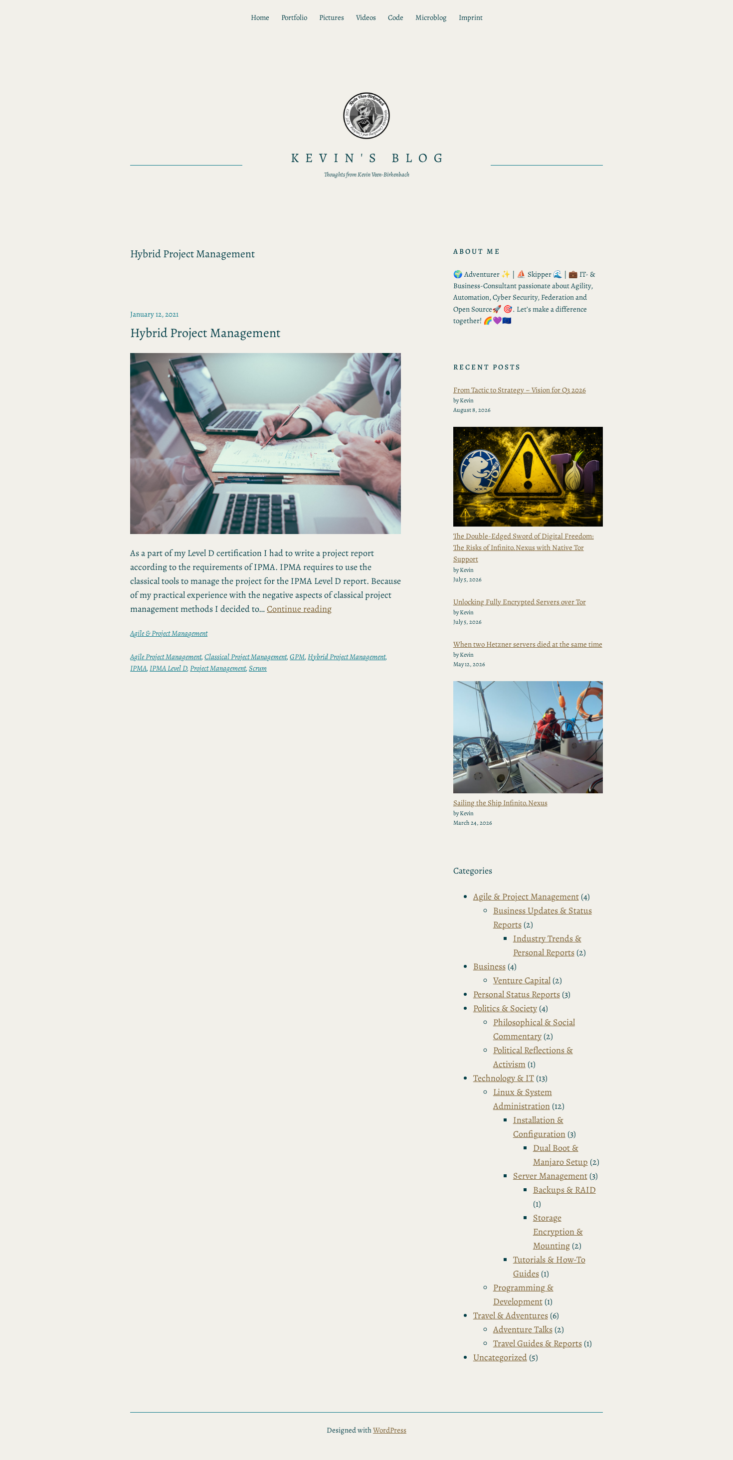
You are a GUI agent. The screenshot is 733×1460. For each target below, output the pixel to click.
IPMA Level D (168, 668)
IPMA (138, 668)
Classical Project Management (245, 657)
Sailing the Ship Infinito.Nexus (500, 803)
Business (489, 966)
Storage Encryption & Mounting (558, 1232)
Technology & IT (503, 1078)
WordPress (389, 1430)
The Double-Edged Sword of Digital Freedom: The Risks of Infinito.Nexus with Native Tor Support (523, 547)
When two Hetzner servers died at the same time (527, 644)
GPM (297, 657)
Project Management (218, 668)
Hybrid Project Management (205, 333)
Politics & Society (505, 1008)
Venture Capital (521, 980)
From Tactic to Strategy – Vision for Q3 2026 (519, 390)
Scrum (258, 668)
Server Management (550, 1176)
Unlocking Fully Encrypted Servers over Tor (519, 602)
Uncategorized (500, 1357)
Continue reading (299, 609)
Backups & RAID (564, 1190)
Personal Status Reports (516, 994)
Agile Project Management (165, 657)
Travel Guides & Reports (537, 1343)
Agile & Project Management (168, 633)
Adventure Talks (522, 1329)
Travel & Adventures (510, 1315)
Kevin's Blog (370, 158)
